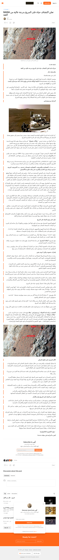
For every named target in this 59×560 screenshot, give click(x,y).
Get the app (37, 553)
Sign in (54, 3)
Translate (6, 9)
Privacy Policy (40, 527)
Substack (22, 557)
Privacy (26, 549)
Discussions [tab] (14, 493)
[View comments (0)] (10, 22)
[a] (49, 500)
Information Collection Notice (29, 527)
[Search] (38, 3)
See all (6, 527)
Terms (30, 549)
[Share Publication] (41, 3)
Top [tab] (5, 493)
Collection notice (37, 549)
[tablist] (9, 475)
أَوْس (7, 17)
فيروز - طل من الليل (9, 497)
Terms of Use (36, 526)
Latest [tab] (8, 493)
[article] (29, 500)
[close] (43, 504)
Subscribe (47, 3)
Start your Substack (26, 553)
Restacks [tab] (13, 475)
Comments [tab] (6, 475)
